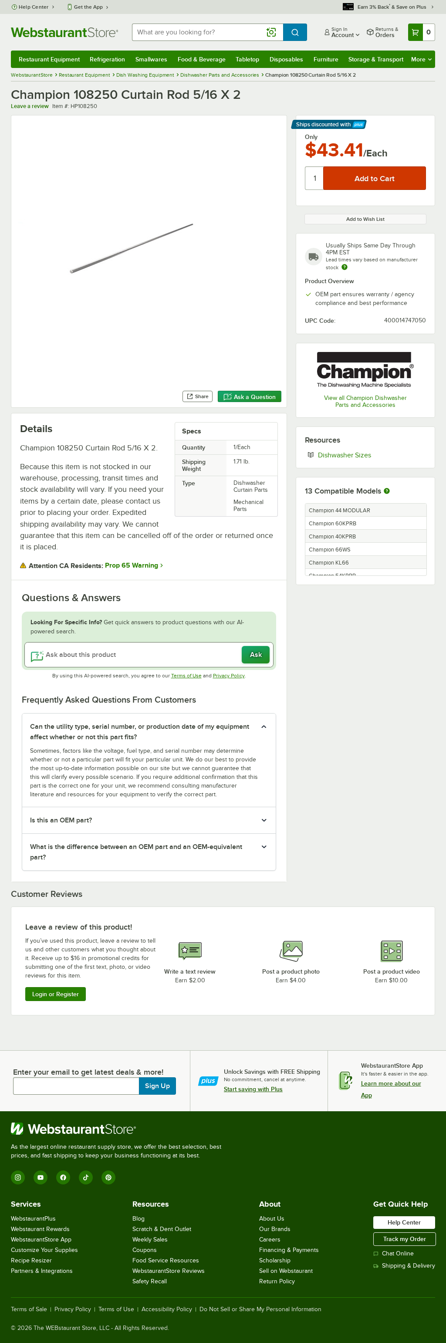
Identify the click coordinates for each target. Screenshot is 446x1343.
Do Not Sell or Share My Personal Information (260, 1309)
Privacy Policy (229, 676)
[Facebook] (63, 1177)
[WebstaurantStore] (120, 1129)
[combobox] (207, 32)
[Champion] (365, 370)
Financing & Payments (289, 1250)
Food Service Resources (165, 1260)
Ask (256, 655)
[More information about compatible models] (386, 491)
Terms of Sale (29, 1309)
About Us (271, 1218)
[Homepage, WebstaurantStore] (64, 32)
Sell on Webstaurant (286, 1271)
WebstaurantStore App (41, 1239)
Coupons (144, 1250)
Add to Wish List (365, 219)
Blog (138, 1218)
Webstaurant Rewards (40, 1229)
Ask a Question (255, 396)
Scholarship (275, 1260)
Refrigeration (107, 59)
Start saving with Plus (253, 1089)
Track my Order (404, 1238)
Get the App (88, 7)
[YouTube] (40, 1177)
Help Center (34, 7)
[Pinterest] (108, 1177)
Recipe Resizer (31, 1260)
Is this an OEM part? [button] (61, 820)
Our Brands (275, 1229)
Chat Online (398, 1253)
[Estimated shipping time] (344, 267)
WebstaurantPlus (33, 1218)
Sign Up (157, 1086)
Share (202, 396)
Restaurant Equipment (49, 59)
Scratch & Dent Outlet (161, 1229)
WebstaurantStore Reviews (168, 1271)
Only (311, 136)
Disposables (286, 59)
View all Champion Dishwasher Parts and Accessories (365, 401)
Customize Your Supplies (44, 1250)
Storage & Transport (375, 59)
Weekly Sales (150, 1239)
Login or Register (55, 994)
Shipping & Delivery (408, 1265)
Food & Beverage (202, 59)
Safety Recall (149, 1281)
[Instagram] (18, 1177)
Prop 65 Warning (131, 565)
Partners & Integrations (42, 1271)
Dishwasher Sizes (371, 455)
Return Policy (277, 1281)
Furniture (326, 59)
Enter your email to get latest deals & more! (88, 1072)
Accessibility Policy (167, 1309)
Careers (269, 1239)
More (418, 59)
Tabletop (247, 59)
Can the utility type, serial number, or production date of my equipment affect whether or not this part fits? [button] (139, 732)
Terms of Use (186, 676)
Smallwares (151, 59)
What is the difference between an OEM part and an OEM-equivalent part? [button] (136, 852)
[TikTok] (86, 1177)
